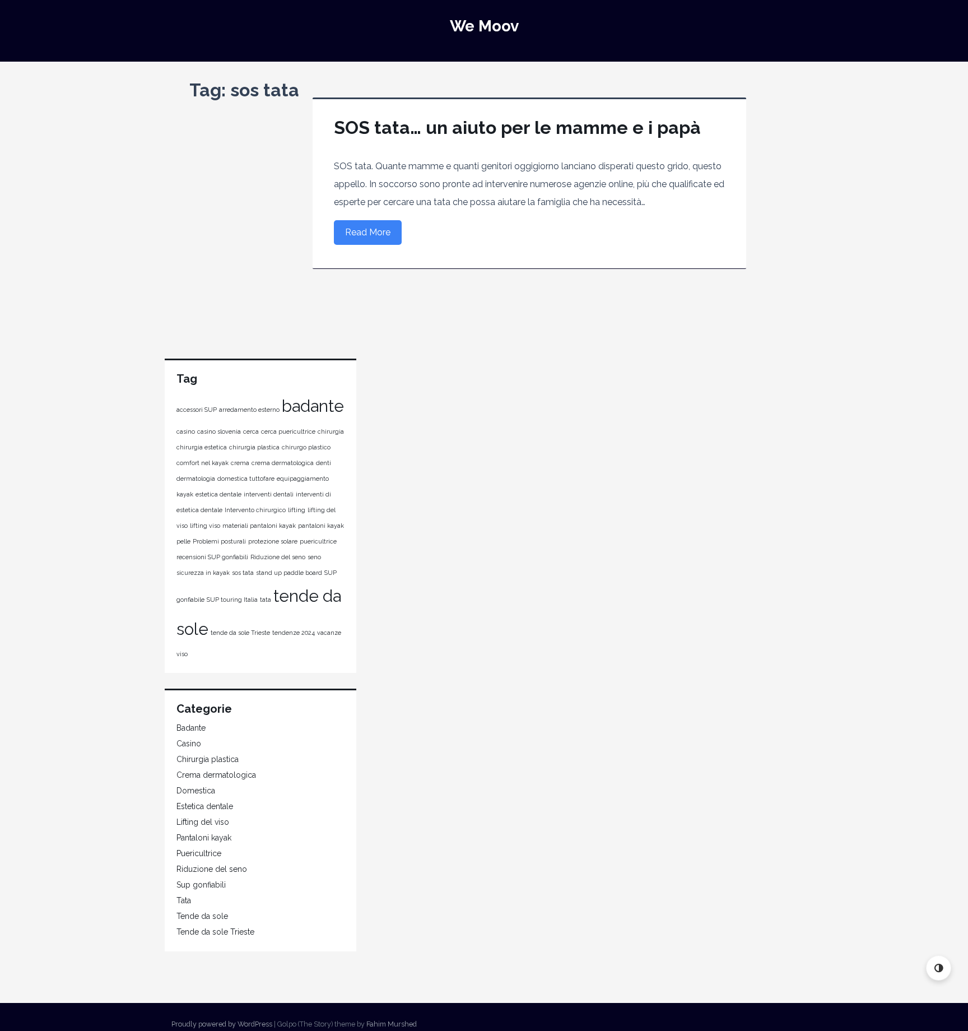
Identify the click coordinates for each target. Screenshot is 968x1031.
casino (185, 431)
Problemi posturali (219, 541)
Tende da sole (202, 916)
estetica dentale (218, 494)
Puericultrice (198, 853)
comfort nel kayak (202, 462)
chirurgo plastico (306, 447)
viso (182, 654)
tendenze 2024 (293, 632)
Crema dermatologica (216, 774)
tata (265, 599)
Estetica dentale (204, 806)
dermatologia (195, 478)
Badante (191, 727)
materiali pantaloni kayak (259, 525)
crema (240, 462)
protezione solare (272, 541)
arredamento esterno (249, 409)
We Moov (484, 26)
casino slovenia (219, 431)
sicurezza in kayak (203, 572)
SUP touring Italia (232, 599)
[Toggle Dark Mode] (938, 968)
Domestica (195, 790)
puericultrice (318, 541)
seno (314, 557)
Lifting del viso (202, 822)
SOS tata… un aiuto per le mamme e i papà (517, 127)
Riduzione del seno (277, 557)
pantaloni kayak (321, 525)
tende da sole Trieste (240, 632)
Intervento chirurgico (255, 510)
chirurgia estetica (201, 447)
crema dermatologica (283, 462)
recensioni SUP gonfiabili (212, 557)
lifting (296, 510)
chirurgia (331, 431)
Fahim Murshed (391, 1024)
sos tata (243, 572)
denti (323, 462)
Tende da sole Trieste (215, 931)
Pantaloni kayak (203, 837)
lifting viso (205, 525)
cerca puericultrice (288, 431)
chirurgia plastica (254, 447)
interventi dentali (269, 494)
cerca (251, 431)
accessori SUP (196, 409)
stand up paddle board (289, 572)
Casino (188, 743)
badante (313, 406)
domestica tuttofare (245, 478)
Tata (183, 900)
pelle (183, 541)
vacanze (329, 632)
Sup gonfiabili (201, 884)
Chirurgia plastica (207, 759)
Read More (367, 232)
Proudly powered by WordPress (221, 1024)
